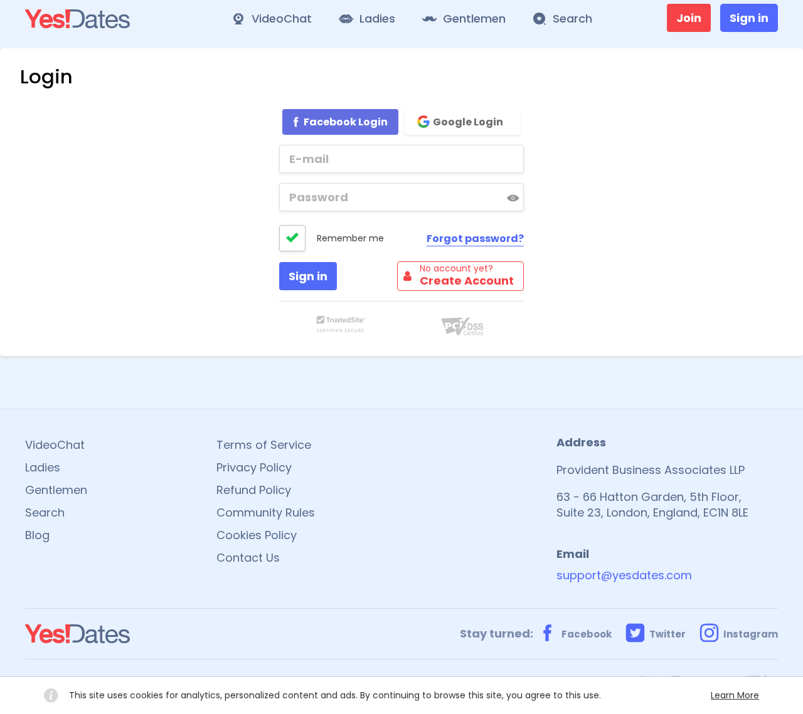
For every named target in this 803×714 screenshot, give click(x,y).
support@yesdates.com (624, 575)
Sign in (749, 18)
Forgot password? (475, 238)
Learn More (735, 695)
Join (688, 18)
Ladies (42, 467)
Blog (37, 535)
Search (45, 512)
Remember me (350, 238)
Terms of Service (263, 445)
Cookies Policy (256, 535)
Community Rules (265, 512)
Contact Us (248, 557)
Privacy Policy (254, 467)
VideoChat (55, 445)
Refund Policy (253, 490)
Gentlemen (56, 490)
